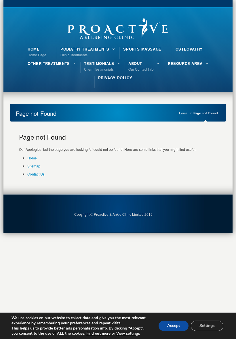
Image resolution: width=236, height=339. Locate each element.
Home (183, 113)
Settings (207, 325)
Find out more (98, 333)
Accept (173, 325)
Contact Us (36, 174)
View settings (128, 333)
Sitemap (33, 165)
